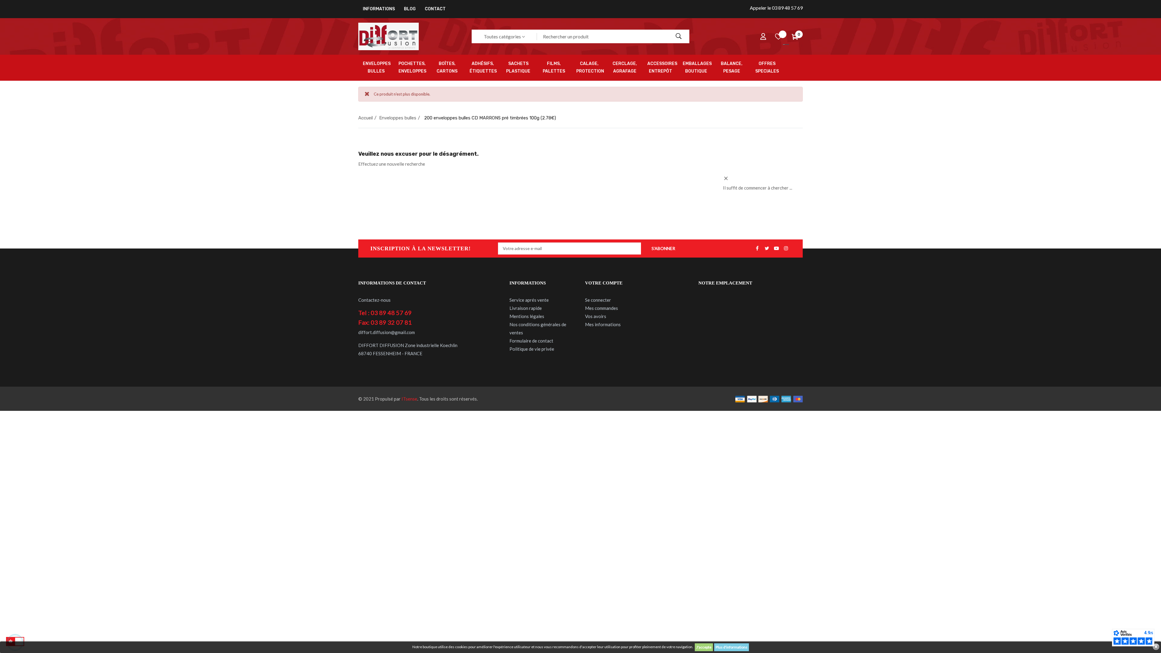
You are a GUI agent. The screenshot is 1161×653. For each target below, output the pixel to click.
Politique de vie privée (531, 349)
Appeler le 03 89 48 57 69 (776, 8)
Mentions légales (526, 316)
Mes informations (603, 324)
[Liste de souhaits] (778, 36)
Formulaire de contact (531, 340)
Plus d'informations (731, 647)
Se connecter (598, 300)
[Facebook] (757, 248)
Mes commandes (601, 308)
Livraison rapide (525, 308)
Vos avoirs (595, 316)
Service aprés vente (529, 300)
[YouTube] (776, 248)
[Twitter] (766, 248)
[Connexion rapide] (763, 36)
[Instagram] (786, 248)
